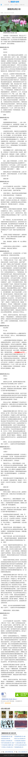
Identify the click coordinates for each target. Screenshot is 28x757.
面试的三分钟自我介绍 (6, 740)
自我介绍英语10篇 (9, 751)
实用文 (16, 4)
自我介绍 (22, 4)
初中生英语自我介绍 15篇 (7, 742)
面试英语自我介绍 (5, 738)
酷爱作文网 (12, 755)
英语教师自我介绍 (19, 747)
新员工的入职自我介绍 (20, 738)
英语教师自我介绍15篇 (6, 736)
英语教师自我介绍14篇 (20, 736)
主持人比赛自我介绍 (22, 751)
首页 (11, 4)
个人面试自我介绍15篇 (20, 742)
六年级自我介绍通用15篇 (7, 745)
